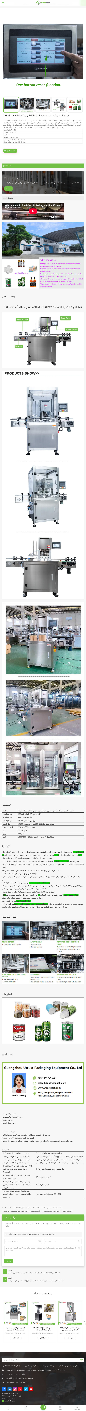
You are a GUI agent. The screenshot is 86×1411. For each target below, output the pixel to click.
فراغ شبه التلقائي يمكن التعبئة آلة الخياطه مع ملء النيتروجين (70, 1329)
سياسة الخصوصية (12, 1399)
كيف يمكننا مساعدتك (13, 177)
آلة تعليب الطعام (35, 1211)
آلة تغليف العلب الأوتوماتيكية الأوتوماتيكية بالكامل (26, 1208)
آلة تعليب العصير (67, 1211)
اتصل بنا (8, 189)
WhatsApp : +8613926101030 (17, 1382)
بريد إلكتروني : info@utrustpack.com (19, 1378)
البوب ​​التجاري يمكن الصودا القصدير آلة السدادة (15, 1211)
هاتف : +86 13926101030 (15, 1374)
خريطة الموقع (6, 1393)
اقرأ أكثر (16, 1338)
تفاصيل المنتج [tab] (8, 198)
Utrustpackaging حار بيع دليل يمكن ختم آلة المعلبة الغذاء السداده (43, 1329)
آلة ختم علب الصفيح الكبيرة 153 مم (52, 1208)
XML (3, 1399)
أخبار (12, 1393)
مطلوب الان (11, 151)
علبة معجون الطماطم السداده (51, 1211)
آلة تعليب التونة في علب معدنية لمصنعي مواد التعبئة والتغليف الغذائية (15, 1329)
